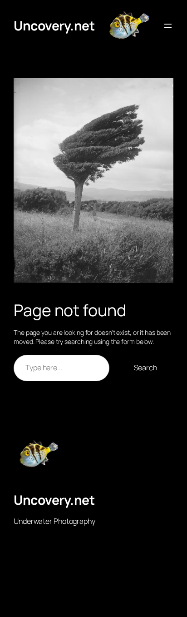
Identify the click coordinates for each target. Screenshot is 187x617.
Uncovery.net (54, 26)
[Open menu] (167, 25)
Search (145, 368)
